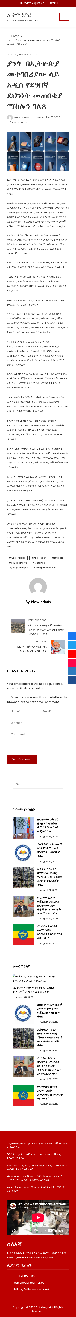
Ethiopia (58, 557)
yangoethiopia (19, 567)
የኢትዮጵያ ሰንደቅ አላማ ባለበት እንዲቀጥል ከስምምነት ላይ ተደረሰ (50, 932)
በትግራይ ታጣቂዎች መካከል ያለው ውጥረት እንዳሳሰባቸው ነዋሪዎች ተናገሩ (46, 627)
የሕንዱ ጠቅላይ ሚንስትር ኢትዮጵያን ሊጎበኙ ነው (32, 646)
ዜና (36, 54)
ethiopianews (19, 562)
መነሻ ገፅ (22, 54)
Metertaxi (40, 562)
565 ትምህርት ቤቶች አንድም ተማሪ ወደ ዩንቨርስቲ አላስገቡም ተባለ (49, 850)
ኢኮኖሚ (30, 54)
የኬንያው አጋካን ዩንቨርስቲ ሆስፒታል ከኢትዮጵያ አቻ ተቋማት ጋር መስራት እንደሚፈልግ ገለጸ (49, 905)
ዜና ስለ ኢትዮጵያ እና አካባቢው (22, 20)
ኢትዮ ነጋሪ (19, 15)
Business (12, 54)
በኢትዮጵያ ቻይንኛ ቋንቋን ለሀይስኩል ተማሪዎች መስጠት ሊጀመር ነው (48, 825)
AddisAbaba (18, 557)
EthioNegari (39, 557)
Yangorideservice (46, 567)
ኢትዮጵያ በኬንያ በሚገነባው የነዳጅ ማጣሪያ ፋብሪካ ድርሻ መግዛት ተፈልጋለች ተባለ (49, 877)
